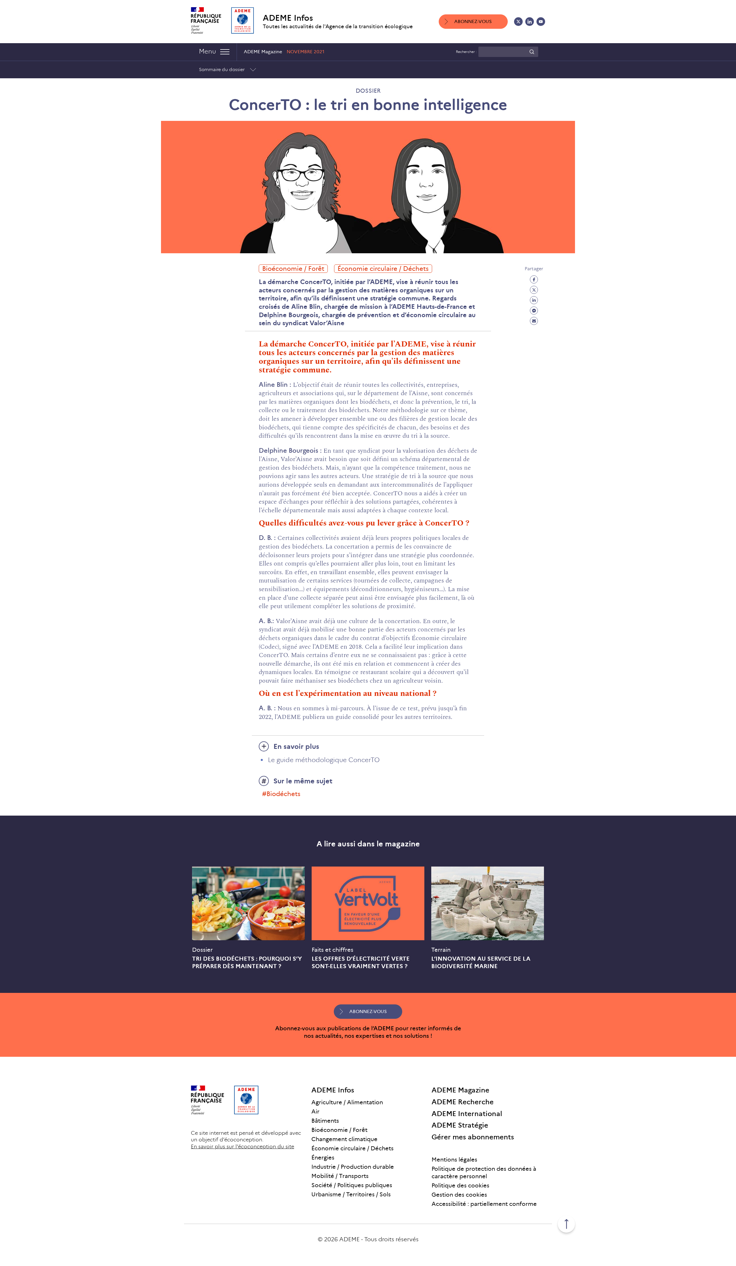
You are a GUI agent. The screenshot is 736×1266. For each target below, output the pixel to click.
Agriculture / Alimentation (347, 1102)
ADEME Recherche (463, 1102)
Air (315, 1111)
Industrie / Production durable (352, 1166)
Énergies (322, 1157)
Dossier (368, 90)
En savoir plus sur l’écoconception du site (242, 1146)
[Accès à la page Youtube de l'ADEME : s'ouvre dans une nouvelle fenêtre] (540, 21)
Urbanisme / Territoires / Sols (351, 1194)
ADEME (349, 1239)
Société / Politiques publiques (351, 1185)
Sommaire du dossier (222, 69)
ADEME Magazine (460, 1090)
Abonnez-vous (473, 21)
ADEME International (467, 1113)
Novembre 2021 (305, 51)
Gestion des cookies (459, 1194)
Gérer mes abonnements (473, 1137)
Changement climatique (344, 1139)
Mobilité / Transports (340, 1175)
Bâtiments (325, 1120)
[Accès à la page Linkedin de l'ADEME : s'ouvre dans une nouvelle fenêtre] (529, 21)
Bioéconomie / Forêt (293, 269)
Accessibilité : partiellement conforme (484, 1203)
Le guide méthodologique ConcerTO (324, 760)
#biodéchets (281, 794)
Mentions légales (454, 1159)
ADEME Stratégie (460, 1125)
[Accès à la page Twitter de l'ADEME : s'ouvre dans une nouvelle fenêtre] (518, 21)
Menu (207, 51)
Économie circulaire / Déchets (383, 269)
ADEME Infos (288, 18)
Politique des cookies (460, 1185)
